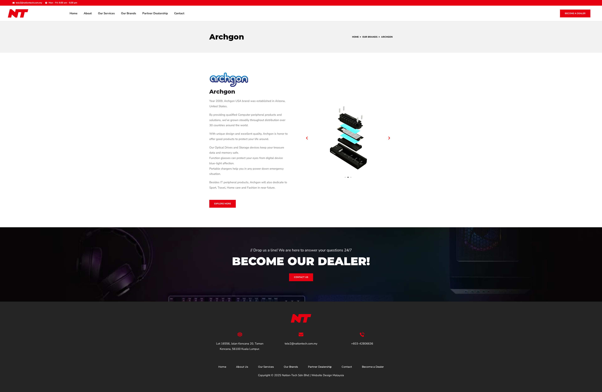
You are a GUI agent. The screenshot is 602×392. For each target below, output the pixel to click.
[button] (307, 138)
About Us (242, 366)
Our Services (106, 13)
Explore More (222, 203)
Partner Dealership (155, 13)
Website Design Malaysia (327, 375)
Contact (179, 13)
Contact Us (301, 277)
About (88, 13)
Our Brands (128, 13)
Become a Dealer (575, 13)
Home (73, 13)
